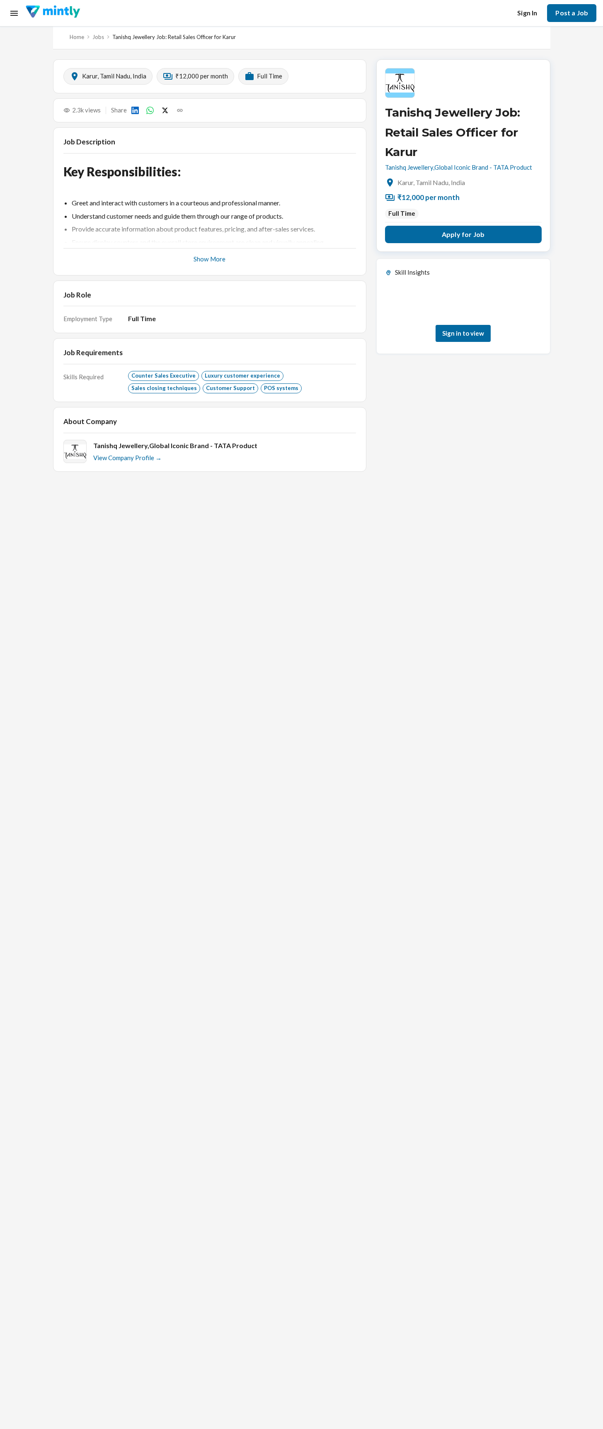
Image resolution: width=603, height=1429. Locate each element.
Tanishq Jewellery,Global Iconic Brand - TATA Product (458, 167)
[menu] (14, 13)
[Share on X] (165, 110)
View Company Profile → (127, 457)
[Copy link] (179, 110)
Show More (209, 259)
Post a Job (571, 13)
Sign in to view (463, 333)
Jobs (98, 37)
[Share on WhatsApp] (150, 110)
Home (77, 37)
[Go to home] (53, 13)
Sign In (527, 13)
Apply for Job (463, 234)
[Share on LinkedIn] (135, 110)
